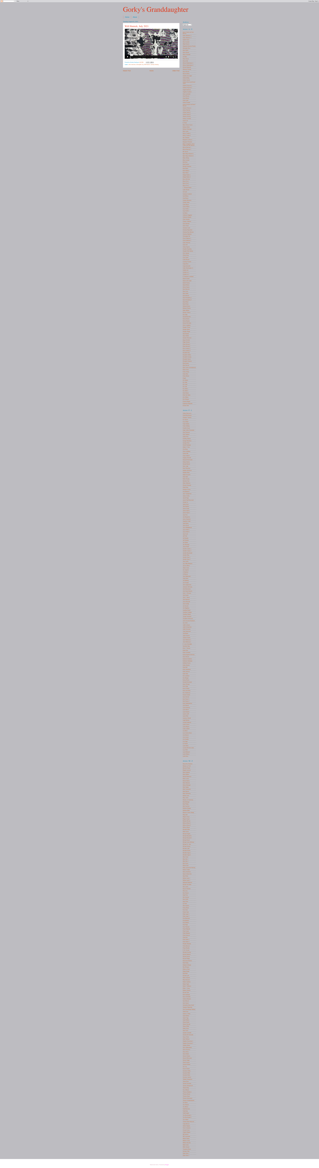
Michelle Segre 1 (187, 852)
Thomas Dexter (186, 1094)
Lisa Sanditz (186, 739)
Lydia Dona (185, 756)
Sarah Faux (185, 1011)
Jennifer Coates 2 (187, 550)
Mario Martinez (186, 782)
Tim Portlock (186, 1104)
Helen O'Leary (186, 478)
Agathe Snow (186, 39)
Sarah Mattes (186, 1015)
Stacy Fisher (186, 1037)
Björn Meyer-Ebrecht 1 (188, 153)
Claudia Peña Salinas (188, 251)
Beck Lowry (185, 131)
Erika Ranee (186, 393)
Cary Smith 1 (186, 208)
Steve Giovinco (186, 1049)
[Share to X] (150, 62)
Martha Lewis (186, 795)
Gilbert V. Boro (186, 447)
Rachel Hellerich (187, 954)
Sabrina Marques (187, 998)
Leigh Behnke (186, 720)
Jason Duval (186, 525)
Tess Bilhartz (186, 1090)
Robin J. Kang (186, 988)
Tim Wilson (185, 1106)
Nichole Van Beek (187, 884)
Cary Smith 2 (186, 210)
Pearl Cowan (186, 931)
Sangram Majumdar (187, 1007)
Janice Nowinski (187, 519)
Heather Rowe (186, 472)
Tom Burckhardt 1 (187, 1115)
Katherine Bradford (187, 658)
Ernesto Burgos (186, 401)
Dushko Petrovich (187, 337)
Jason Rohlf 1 (186, 529)
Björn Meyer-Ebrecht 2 (188, 155)
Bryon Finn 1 (186, 181)
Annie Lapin (185, 100)
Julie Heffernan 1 (187, 639)
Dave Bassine (186, 289)
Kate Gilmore (186, 656)
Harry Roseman (186, 468)
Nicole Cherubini (187, 888)
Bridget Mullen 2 (187, 177)
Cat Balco (185, 213)
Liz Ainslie (185, 743)
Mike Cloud (185, 857)
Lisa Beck (185, 730)
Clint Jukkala (186, 253)
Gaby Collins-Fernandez (188, 430)
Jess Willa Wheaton (187, 563)
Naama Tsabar (186, 869)
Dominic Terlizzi (186, 312)
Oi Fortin (185, 903)
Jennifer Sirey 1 (186, 557)
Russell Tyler (186, 992)
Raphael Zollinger (187, 965)
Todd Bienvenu (186, 1108)
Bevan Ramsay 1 (187, 147)
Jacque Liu (185, 502)
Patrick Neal (186, 912)
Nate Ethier (185, 876)
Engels (184, 378)
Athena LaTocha (187, 116)
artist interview (132, 64)
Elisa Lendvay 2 (186, 350)
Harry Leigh (185, 466)
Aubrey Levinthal (187, 118)
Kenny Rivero (186, 680)
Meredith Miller (186, 829)
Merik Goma (186, 831)
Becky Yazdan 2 (187, 135)
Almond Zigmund (187, 67)
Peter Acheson (186, 935)
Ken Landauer (186, 675)
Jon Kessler (185, 606)
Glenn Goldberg (186, 451)
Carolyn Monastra (187, 200)
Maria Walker (186, 774)
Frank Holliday (186, 426)
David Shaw (185, 304)
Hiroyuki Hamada (187, 485)
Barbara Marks (186, 127)
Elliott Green (186, 369)
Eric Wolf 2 (185, 390)
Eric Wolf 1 (185, 388)
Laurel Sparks (186, 711)
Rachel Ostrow (186, 956)
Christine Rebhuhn (187, 234)
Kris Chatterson (186, 692)
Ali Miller (185, 56)
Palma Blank (186, 907)
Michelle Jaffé (186, 848)
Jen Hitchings (186, 544)
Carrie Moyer (186, 204)
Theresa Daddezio (187, 1092)
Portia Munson (186, 946)
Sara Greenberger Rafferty (189, 1009)
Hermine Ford (186, 481)
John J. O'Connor (187, 593)
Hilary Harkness (186, 483)
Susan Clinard (186, 1068)
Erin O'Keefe (186, 399)
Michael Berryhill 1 (187, 835)
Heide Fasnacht (186, 474)
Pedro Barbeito (186, 933)
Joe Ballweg (186, 580)
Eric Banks (185, 380)
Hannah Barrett (186, 464)
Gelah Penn (185, 436)
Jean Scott (185, 534)
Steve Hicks (186, 1051)
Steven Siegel (186, 1060)
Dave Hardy (185, 293)
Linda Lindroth (186, 728)
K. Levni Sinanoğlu (187, 644)
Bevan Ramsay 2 (187, 149)
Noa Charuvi (186, 893)
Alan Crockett (186, 42)
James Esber (186, 508)
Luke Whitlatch (186, 752)
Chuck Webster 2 (187, 240)
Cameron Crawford (187, 194)
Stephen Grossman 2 (188, 1043)
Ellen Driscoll (186, 365)
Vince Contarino (186, 1128)
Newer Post (127, 71)
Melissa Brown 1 (187, 823)
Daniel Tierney (186, 282)
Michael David (186, 840)
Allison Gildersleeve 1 (188, 63)
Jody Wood (185, 578)
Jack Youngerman (187, 493)
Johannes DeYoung (187, 586)
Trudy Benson (186, 1123)
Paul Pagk (185, 924)
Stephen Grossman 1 (188, 1041)
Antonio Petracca (187, 108)
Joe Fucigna (186, 582)
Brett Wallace (186, 170)
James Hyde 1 (186, 510)
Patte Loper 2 (186, 916)
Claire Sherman (186, 242)
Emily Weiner (186, 376)
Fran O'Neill (185, 421)
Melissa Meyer (186, 827)
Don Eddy (185, 314)
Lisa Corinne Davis (187, 733)
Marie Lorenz (186, 778)
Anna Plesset (186, 96)
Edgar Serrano (186, 342)
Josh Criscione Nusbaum (189, 620)
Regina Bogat (186, 971)
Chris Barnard (186, 223)
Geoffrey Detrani (187, 438)
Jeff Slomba (186, 540)
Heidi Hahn (185, 476)
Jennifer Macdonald (187, 553)
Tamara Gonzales (187, 1083)
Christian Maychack (187, 230)
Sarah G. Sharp (186, 1013)
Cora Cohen (185, 257)
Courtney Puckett (187, 261)
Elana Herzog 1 (186, 344)
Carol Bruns (185, 198)
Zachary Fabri (186, 1151)
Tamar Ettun (186, 1081)
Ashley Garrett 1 (187, 112)
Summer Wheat (186, 1064)
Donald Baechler (187, 316)
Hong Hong (185, 487)
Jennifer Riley (186, 555)
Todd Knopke (186, 1113)
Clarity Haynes (186, 247)
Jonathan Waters (187, 614)
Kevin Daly (185, 686)
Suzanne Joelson (187, 1077)
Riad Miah (185, 973)
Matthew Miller (186, 810)
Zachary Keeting (155, 64)
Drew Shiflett (186, 335)
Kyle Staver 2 (186, 701)
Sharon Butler (186, 1022)
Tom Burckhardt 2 (187, 1117)
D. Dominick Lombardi (188, 276)
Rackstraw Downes (187, 960)
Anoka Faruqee (186, 102)
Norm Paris (185, 901)
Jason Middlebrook (187, 527)
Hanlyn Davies (186, 462)
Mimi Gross (185, 863)
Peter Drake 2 (186, 941)
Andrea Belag (186, 77)
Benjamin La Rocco (187, 139)
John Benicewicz (187, 589)
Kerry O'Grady (186, 684)
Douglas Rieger (186, 331)
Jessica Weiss (186, 565)
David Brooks (186, 295)
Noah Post (185, 895)
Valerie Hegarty (186, 1125)
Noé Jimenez (186, 897)
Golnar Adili (185, 453)
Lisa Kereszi (186, 735)
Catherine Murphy (187, 217)
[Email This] (146, 62)
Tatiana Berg (186, 1087)
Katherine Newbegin (187, 661)
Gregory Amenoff (187, 457)
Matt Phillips (186, 804)
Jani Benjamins (186, 517)
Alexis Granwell (186, 54)
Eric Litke (185, 384)
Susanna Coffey (186, 1070)
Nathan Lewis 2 (186, 880)
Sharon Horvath (186, 1024)
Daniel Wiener (186, 285)
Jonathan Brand (186, 610)
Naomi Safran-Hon (187, 874)
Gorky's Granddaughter (155, 9)
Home (127, 17)
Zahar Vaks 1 (186, 1153)
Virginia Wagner (186, 1132)
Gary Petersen (186, 432)
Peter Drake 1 (186, 939)
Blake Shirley (186, 158)
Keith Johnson (186, 671)
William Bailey (186, 1138)
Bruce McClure (186, 179)
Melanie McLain (186, 821)
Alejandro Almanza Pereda (189, 46)
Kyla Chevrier (186, 697)
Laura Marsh (186, 709)
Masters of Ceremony (188, 799)
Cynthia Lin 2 (186, 274)
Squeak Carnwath (187, 1032)
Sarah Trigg (185, 1018)
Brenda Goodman (187, 166)
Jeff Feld (185, 536)
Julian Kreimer (186, 635)
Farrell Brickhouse (187, 415)
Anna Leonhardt (186, 94)
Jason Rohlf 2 (186, 531)
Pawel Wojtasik (186, 929)
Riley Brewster (186, 979)
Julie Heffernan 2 (187, 642)
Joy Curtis (185, 622)
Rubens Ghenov (186, 990)
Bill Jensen (185, 151)
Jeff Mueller (185, 538)
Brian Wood (185, 172)
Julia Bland (185, 633)
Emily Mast (185, 374)
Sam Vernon (186, 1003)
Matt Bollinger (186, 802)
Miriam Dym (186, 865)
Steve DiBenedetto (187, 1047)
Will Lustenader (186, 1136)
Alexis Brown (186, 52)
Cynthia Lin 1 (186, 272)
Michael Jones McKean (188, 842)
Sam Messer (186, 1001)
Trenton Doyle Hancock (188, 1121)
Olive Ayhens (186, 905)
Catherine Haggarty (187, 215)
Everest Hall (186, 405)
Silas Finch (185, 1030)
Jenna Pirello (186, 546)
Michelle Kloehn (186, 850)
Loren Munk (185, 745)
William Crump (186, 1140)
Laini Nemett (186, 705)
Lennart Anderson (187, 722)
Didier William (186, 310)
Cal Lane (185, 191)
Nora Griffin (185, 899)
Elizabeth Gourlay (187, 357)
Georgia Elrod (186, 443)
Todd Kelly (185, 1111)
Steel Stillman (186, 1039)
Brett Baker (185, 168)
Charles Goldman (187, 221)
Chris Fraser (186, 225)
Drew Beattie (186, 333)
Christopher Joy (140, 64)
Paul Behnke (186, 920)
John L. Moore (186, 597)
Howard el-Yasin (186, 489)
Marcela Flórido (186, 768)
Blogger (167, 1164)
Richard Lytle (186, 975)
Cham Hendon (186, 219)
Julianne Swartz (186, 637)
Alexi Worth (185, 50)
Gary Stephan (186, 434)
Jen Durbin (185, 542)
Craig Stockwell (186, 266)
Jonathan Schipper (187, 612)
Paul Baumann (186, 918)
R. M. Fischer (186, 950)
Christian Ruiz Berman (188, 232)
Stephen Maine (186, 1045)
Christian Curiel (186, 227)
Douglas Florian (186, 327)
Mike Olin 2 (185, 861)
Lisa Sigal (185, 741)
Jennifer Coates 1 (187, 548)
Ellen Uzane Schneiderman (189, 367)
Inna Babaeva (186, 491)
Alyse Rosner (186, 71)
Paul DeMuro (186, 922)
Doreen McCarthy (187, 323)
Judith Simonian (186, 629)
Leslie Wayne (186, 726)
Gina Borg (185, 449)
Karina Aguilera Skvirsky (189, 654)
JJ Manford (185, 572)
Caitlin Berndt (186, 189)
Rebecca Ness (186, 969)
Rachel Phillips (186, 958)
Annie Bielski (186, 98)
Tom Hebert (185, 1119)
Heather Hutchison (187, 470)
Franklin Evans (186, 428)
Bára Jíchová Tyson (187, 125)
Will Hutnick (147, 64)
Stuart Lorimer (186, 1062)
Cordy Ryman (186, 259)
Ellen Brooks (186, 363)
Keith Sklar (185, 673)
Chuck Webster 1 (187, 238)
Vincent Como (186, 1130)
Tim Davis (185, 1102)
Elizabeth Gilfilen (187, 354)
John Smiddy (186, 603)
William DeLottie (187, 1142)
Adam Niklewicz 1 (187, 35)
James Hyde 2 (186, 512)
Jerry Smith (185, 561)
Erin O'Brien (185, 397)
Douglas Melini (186, 329)
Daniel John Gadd (187, 280)
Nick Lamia (185, 886)
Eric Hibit (185, 382)
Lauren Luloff (186, 713)
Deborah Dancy (186, 306)
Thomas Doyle (186, 1096)
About (135, 17)
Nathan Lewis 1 (186, 878)
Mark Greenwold (187, 789)
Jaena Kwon (186, 504)
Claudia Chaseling (187, 249)
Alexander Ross (186, 48)
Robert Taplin (186, 984)
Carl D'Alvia (185, 196)
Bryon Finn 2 (186, 183)
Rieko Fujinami (186, 977)
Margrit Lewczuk (187, 770)
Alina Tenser (186, 58)
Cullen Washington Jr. (188, 268)
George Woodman (187, 440)
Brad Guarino (186, 164)
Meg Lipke (185, 814)
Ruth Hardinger (186, 994)
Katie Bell (185, 667)
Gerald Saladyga (187, 445)
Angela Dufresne (187, 89)
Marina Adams (186, 780)
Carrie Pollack (186, 206)
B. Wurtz (185, 122)
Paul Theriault (186, 926)
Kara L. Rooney (186, 648)
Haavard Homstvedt (187, 459)
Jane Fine (185, 515)
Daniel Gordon (186, 278)
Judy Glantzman (187, 631)
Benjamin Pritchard (187, 141)
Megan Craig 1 (186, 816)
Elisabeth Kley (186, 352)
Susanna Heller (186, 1073)
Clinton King (186, 255)
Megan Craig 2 (186, 819)
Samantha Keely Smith (188, 1005)
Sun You (185, 1066)
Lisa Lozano (186, 737)
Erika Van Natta (186, 395)
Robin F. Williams (187, 986)
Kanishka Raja (186, 646)
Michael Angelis (186, 833)
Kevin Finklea (186, 688)
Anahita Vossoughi (187, 75)
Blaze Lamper (186, 160)
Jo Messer (185, 574)
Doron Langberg (186, 325)
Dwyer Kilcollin (186, 340)
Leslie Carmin (186, 724)
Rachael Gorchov (187, 952)
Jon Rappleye (186, 608)
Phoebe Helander (187, 943)
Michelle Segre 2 (187, 854)
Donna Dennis (186, 318)
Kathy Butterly (186, 665)
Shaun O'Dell (186, 1026)
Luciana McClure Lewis (188, 747)
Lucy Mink (185, 749)
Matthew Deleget (187, 808)
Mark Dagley (186, 787)
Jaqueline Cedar (186, 521)
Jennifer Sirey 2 (186, 559)
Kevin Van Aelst (186, 690)
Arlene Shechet (186, 110)
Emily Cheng (186, 371)
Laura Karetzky (186, 707)
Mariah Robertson (187, 776)
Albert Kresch (186, 44)
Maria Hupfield (186, 772)
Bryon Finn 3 (186, 185)
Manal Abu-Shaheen (187, 763)
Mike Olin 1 (185, 859)
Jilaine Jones (186, 567)
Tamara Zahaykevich (188, 1085)
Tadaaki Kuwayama (187, 1079)
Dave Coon (185, 291)
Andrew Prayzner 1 (187, 85)
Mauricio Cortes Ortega (188, 812)
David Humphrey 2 (187, 299)
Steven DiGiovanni (187, 1058)
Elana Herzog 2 (186, 346)
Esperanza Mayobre (187, 403)
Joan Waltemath (187, 576)
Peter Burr (185, 937)
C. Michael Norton (187, 187)
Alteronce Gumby (187, 69)
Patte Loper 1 (186, 914)
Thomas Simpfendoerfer (188, 1100)
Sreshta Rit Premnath (188, 1034)
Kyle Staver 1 (186, 699)
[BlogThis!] (148, 62)
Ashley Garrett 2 (187, 114)
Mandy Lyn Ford (187, 766)
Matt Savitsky (186, 806)
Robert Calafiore (186, 981)
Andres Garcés (186, 80)
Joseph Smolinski (187, 616)
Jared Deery (186, 523)
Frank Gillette (186, 423)
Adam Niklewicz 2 (187, 37)
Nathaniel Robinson (187, 882)
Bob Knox (185, 162)
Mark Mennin (186, 791)
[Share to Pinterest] (153, 62)
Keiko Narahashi (187, 669)
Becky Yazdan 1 (187, 133)
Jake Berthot (186, 506)
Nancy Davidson (187, 871)
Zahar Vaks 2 (186, 1155)
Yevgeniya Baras (187, 1149)
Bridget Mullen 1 (187, 175)
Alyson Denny (186, 73)
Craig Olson (185, 263)
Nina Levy (185, 890)
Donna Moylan (186, 321)
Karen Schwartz (186, 652)
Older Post (175, 71)
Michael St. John (187, 844)
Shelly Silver (186, 1028)
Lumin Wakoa (186, 754)
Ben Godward (186, 137)
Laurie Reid (185, 716)
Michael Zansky (186, 846)
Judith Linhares (186, 625)
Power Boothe (186, 948)
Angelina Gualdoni (187, 91)
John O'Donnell (186, 601)
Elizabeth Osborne (187, 361)
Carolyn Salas (186, 202)
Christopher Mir (186, 236)
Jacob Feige (186, 498)
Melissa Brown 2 (187, 825)
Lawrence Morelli (187, 718)
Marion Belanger (187, 785)
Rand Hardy (185, 962)
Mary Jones (185, 797)
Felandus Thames (187, 417)
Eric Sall (185, 386)
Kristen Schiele (186, 694)
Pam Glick (185, 909)
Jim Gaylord (186, 570)
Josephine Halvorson (188, 618)
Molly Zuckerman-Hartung (189, 867)
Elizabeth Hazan (187, 359)
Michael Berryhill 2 (187, 838)
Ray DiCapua (186, 967)
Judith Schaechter (187, 627)
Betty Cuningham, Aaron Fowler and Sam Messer (188, 144)
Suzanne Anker (186, 1075)
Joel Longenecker (187, 584)
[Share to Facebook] (151, 62)
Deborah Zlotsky (187, 308)
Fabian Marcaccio (187, 413)
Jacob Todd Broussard (188, 500)
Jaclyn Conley (186, 495)
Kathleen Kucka (186, 663)
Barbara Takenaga (187, 129)
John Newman (186, 599)
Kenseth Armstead (187, 682)
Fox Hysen (185, 419)
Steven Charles (186, 1056)
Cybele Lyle (185, 270)
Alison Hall (185, 61)
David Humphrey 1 (187, 297)
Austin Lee (185, 120)
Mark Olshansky (187, 793)
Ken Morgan (186, 678)
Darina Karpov (186, 287)
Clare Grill (185, 244)
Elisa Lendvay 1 (186, 348)
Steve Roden (186, 1053)
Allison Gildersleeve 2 (188, 65)
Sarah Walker (186, 1020)
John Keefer (186, 595)
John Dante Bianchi (187, 591)
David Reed (185, 302)
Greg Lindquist (186, 455)
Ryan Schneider (186, 996)
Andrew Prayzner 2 (187, 87)
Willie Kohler (186, 1145)
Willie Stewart (186, 1147)
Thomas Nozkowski (187, 1098)
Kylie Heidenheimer (187, 703)
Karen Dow (185, 650)
